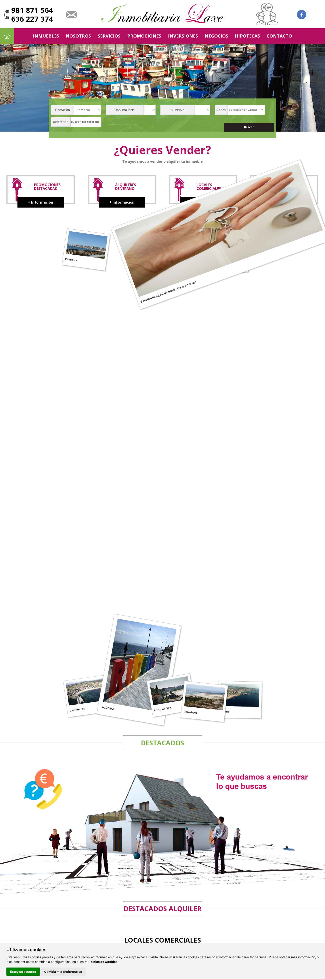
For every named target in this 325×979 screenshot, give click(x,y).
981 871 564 (32, 10)
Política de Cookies (102, 962)
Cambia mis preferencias (63, 971)
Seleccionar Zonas (243, 110)
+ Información (40, 202)
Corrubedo (190, 712)
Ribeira (108, 707)
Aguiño (224, 711)
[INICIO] (7, 36)
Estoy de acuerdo (23, 971)
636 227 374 (32, 19)
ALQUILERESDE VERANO (125, 186)
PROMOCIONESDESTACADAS (47, 186)
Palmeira (71, 259)
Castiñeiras (77, 709)
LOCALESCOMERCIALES (209, 186)
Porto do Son (162, 709)
